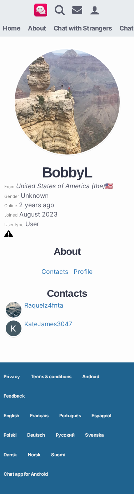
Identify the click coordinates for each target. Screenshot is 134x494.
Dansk (10, 454)
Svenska (94, 435)
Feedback (14, 396)
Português (70, 415)
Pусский (65, 435)
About (37, 28)
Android (90, 376)
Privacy (12, 376)
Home (11, 28)
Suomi (58, 454)
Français (39, 415)
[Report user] (8, 233)
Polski (10, 435)
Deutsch (36, 435)
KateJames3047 (48, 324)
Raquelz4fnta (43, 305)
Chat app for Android (26, 474)
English (11, 415)
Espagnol (101, 415)
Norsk (34, 454)
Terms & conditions (51, 376)
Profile (83, 271)
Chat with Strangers (83, 28)
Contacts (54, 271)
